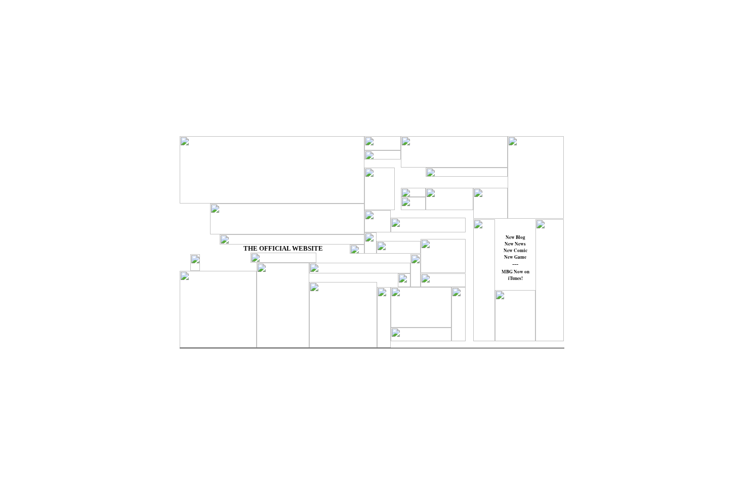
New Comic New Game (515, 253)
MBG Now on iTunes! (515, 274)
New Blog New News (515, 240)
